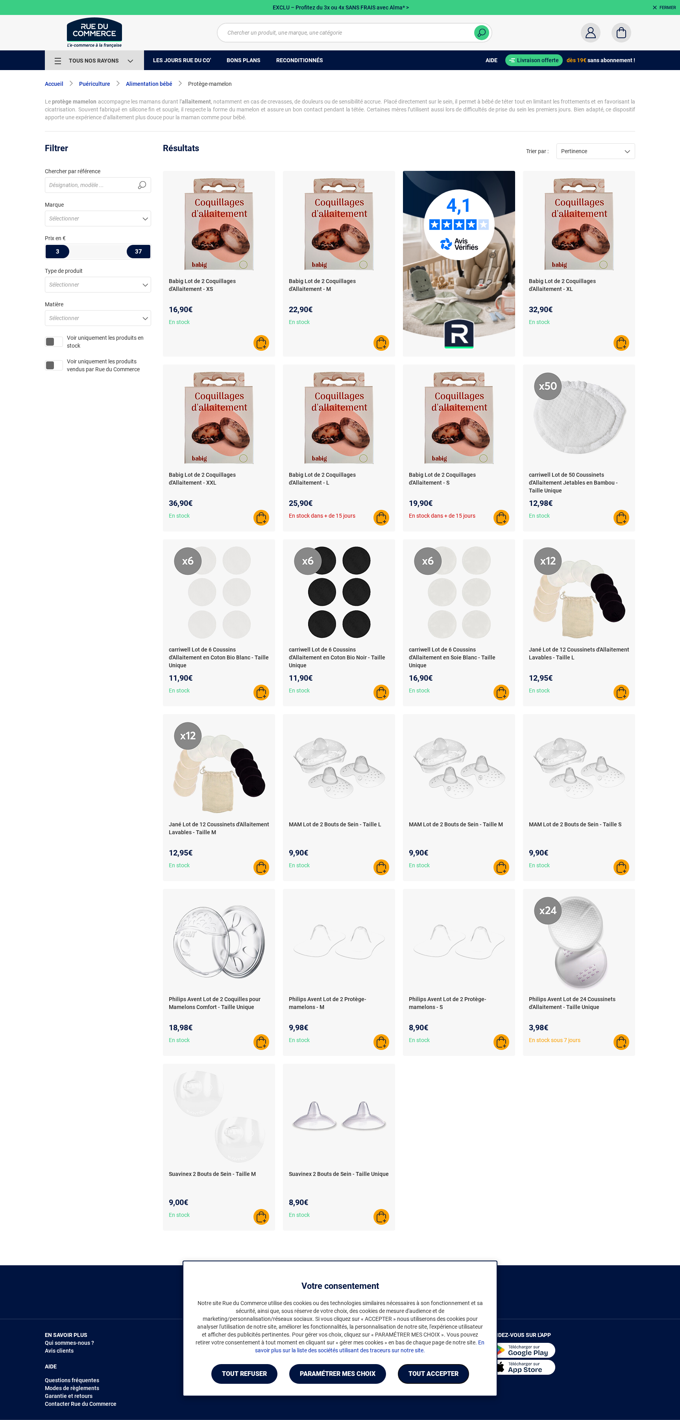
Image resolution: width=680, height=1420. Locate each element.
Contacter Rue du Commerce (80, 1404)
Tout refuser (244, 1373)
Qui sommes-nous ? (69, 1343)
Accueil (54, 84)
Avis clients (59, 1351)
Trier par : (537, 151)
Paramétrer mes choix (337, 1373)
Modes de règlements (72, 1388)
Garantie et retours (68, 1396)
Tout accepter (433, 1373)
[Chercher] (481, 32)
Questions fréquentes (72, 1380)
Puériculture (94, 84)
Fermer (668, 7)
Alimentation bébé (149, 84)
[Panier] (621, 32)
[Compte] (591, 32)
